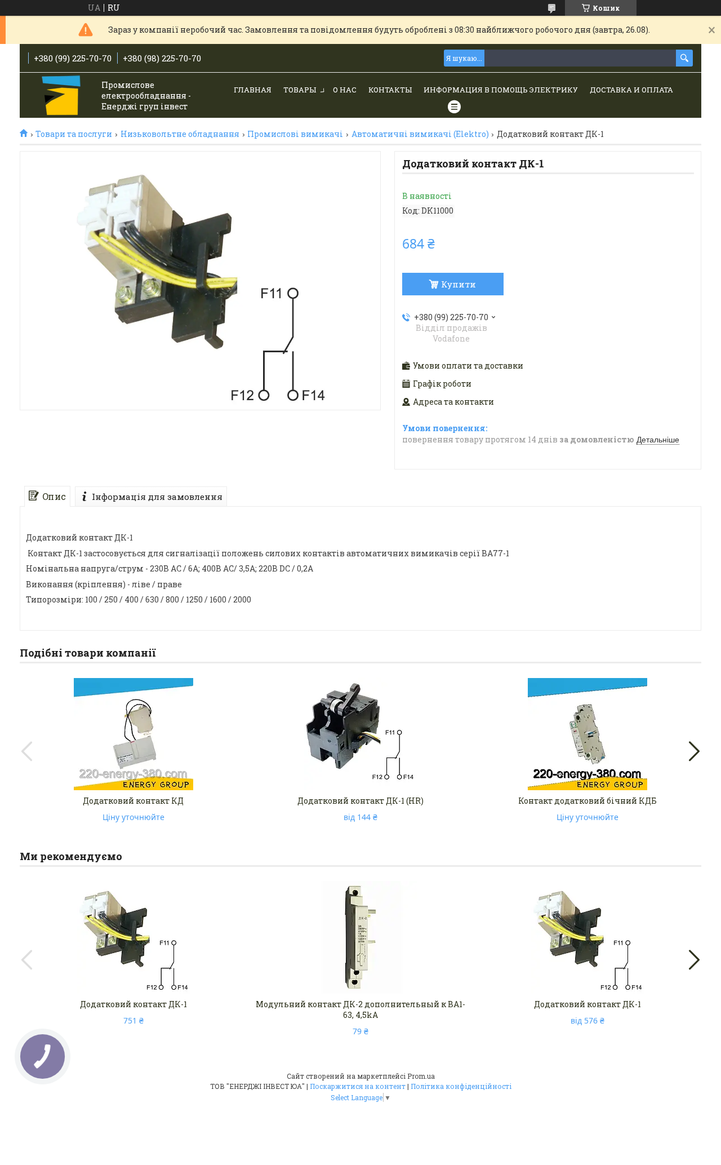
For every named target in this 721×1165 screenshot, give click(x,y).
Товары (299, 90)
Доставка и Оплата (631, 90)
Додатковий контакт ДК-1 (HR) (360, 800)
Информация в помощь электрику (501, 90)
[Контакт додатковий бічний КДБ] (587, 733)
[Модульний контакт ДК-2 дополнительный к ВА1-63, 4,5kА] (360, 937)
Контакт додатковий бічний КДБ (587, 800)
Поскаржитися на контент (358, 1086)
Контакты (390, 90)
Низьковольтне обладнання (180, 134)
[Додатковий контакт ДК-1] (133, 937)
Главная (253, 90)
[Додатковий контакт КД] (133, 733)
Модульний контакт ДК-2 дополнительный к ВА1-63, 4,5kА (360, 1009)
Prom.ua (421, 1075)
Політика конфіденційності (461, 1086)
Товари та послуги (73, 134)
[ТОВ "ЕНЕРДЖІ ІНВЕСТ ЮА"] (62, 96)
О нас (345, 90)
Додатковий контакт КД (133, 800)
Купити (458, 284)
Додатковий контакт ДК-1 (133, 1004)
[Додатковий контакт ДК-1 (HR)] (360, 733)
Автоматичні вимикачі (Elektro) (420, 134)
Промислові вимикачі (295, 134)
